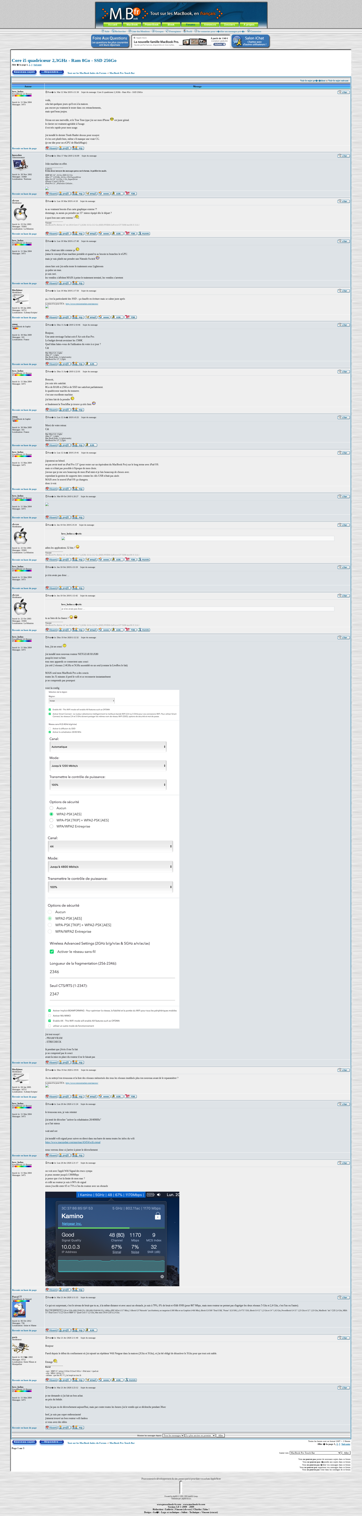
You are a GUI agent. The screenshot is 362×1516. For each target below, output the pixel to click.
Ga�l (156, 1512)
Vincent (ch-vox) (183, 1509)
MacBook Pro (166, 1514)
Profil (189, 31)
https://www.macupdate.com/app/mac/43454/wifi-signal (72, 1142)
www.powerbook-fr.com (169, 1504)
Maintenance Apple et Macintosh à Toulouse (188, 1514)
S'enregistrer (175, 31)
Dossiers (229, 24)
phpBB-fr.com (186, 1498)
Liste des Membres (141, 31)
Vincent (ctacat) (210, 1512)
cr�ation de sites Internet (208, 1514)
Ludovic (169, 1509)
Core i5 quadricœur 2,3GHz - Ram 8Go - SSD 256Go (64, 60)
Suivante (37, 65)
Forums (190, 24)
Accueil (112, 24)
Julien (184, 1512)
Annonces (210, 24)
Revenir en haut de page (24, 148)
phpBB (175, 1496)
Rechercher (120, 31)
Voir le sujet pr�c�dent (312, 80)
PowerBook (152, 24)
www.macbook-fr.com (194, 1504)
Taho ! (206, 1509)
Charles (197, 1509)
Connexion (256, 31)
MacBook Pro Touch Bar (122, 73)
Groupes (159, 31)
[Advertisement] (181, 51)
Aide (107, 31)
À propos (249, 24)
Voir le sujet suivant (338, 80)
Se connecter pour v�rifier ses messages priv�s (221, 31)
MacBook (132, 24)
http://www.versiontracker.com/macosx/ (82, 304)
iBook (171, 24)
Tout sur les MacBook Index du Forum (86, 73)
